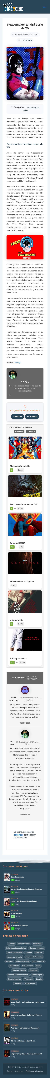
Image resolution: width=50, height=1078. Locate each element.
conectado (18, 835)
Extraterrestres (14, 979)
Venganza (28, 979)
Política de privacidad (34, 1071)
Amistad (38, 952)
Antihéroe (17, 416)
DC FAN (28, 40)
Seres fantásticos (15, 952)
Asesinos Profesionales (34, 957)
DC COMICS (31, 431)
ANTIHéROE (19, 431)
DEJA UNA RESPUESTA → (33, 678)
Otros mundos (27, 966)
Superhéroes (30, 983)
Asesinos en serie (15, 957)
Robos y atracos (19, 970)
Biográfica (37, 943)
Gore (38, 966)
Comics (12, 943)
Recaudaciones (24, 944)
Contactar (19, 1071)
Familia (39, 979)
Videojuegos (37, 975)
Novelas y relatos (37, 948)
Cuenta (9, 1071)
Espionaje (33, 970)
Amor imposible (38, 961)
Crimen (29, 952)
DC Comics (32, 416)
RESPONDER (25, 723)
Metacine (9, 961)
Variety (17, 362)
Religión (18, 983)
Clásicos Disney (22, 961)
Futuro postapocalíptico (16, 948)
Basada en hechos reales (18, 975)
